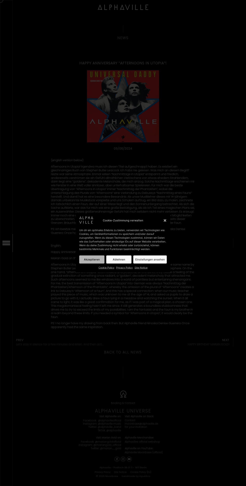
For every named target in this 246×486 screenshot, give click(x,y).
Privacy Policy (124, 267)
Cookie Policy (106, 267)
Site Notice (141, 267)
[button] (165, 220)
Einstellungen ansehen (150, 259)
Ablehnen (119, 259)
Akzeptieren (92, 259)
